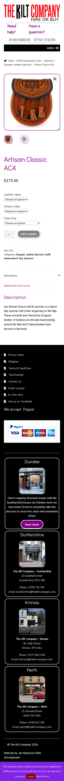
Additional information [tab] (17, 285)
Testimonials (16, 374)
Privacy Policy (16, 354)
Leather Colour (12, 194)
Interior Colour (12, 206)
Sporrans (49, 60)
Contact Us (15, 381)
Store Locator (16, 388)
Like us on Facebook (20, 401)
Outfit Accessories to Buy (28, 60)
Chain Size (10, 218)
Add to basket (28, 234)
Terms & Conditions (19, 368)
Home (11, 60)
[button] (55, 79)
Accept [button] (31, 776)
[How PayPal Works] (32, 431)
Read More (42, 776)
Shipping (13, 361)
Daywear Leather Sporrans (18, 64)
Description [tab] (10, 275)
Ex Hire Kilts (15, 394)
